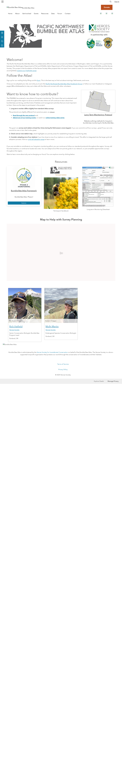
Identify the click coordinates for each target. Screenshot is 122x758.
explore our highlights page (26, 71)
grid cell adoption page (36, 139)
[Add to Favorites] (2, 37)
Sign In (116, 1)
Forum (59, 13)
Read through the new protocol (24, 115)
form (38, 80)
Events (36, 13)
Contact (67, 13)
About (17, 13)
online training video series (55, 118)
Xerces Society (14, 330)
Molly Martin (52, 326)
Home (10, 13)
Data (53, 13)
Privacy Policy (63, 369)
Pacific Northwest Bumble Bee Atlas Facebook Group (64, 84)
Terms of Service (63, 364)
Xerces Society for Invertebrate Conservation (52, 352)
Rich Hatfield (15, 326)
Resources (44, 13)
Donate (107, 7)
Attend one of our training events (24, 118)
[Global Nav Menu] (2, 1)
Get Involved (26, 13)
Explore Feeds (99, 381)
